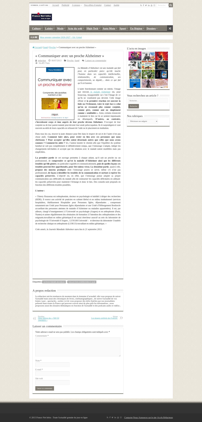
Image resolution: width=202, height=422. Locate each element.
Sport (123, 28)
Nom (38, 360)
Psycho (52, 47)
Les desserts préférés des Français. (104, 317)
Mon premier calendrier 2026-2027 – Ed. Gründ (61, 37)
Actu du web (75, 28)
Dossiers (151, 28)
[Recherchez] (171, 5)
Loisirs (49, 28)
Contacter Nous (131, 417)
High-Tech (92, 28)
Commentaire (42, 336)
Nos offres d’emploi (92, 5)
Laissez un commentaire (95, 60)
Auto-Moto (109, 28)
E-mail (39, 369)
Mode (60, 28)
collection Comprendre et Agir (82, 282)
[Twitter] (146, 5)
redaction (42, 60)
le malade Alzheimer (99, 92)
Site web (39, 378)
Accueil (55, 5)
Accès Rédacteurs (165, 417)
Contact (107, 5)
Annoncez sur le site (148, 417)
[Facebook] (143, 5)
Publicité (65, 5)
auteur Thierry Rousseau (54, 282)
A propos (76, 5)
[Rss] (141, 5)
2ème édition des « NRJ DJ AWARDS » (48, 318)
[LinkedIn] (149, 5)
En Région (136, 28)
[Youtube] (151, 5)
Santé (45, 47)
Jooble (116, 5)
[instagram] (154, 5)
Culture (36, 28)
